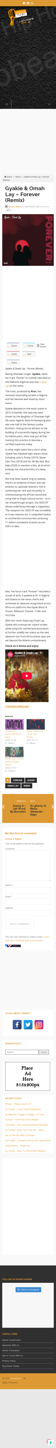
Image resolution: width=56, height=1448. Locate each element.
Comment (10, 848)
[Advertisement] (28, 64)
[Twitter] (28, 1024)
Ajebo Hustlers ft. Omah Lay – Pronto (35, 734)
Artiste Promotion (11, 1350)
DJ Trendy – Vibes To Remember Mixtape (25, 1150)
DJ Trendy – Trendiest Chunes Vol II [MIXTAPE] (27, 1140)
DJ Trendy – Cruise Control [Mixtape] (23, 1109)
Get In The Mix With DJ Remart (20, 1135)
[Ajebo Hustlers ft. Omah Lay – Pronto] (36, 724)
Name (8, 885)
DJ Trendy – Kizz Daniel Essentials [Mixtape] (26, 1124)
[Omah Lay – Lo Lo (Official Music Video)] (14, 752)
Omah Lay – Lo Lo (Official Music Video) (14, 761)
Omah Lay (13, 785)
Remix (27, 785)
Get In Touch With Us (12, 1355)
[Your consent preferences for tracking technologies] (51, 1443)
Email (8, 896)
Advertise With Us (10, 1345)
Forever (17, 780)
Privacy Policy (8, 1360)
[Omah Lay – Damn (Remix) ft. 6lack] (14, 724)
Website (9, 907)
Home (9, 177)
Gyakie (31, 780)
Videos (19, 206)
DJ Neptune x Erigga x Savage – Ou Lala (24, 1114)
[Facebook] (17, 1024)
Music (18, 177)
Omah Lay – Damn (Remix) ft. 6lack (13, 734)
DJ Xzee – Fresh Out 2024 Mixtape (21, 1119)
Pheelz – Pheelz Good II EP (18, 1104)
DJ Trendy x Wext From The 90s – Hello (24, 1130)
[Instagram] (39, 1024)
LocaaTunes (16, 1378)
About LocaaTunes (11, 1340)
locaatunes (45, 206)
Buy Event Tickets (10, 1366)
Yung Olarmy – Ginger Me (17, 1145)
